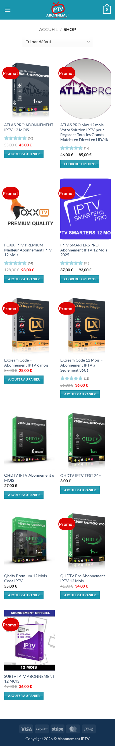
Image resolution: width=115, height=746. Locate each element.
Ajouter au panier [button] (24, 154)
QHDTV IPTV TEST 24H (81, 475)
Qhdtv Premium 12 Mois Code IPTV (25, 578)
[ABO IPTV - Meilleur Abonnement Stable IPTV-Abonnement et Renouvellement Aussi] (57, 10)
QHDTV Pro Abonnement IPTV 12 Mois (82, 578)
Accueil (48, 29)
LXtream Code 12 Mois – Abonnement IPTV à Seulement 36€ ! (81, 365)
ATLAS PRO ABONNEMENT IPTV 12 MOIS (28, 127)
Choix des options (80, 164)
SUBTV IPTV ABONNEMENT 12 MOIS (29, 679)
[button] (7, 9)
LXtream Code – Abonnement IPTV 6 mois (26, 362)
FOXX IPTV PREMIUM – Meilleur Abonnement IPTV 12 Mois (28, 250)
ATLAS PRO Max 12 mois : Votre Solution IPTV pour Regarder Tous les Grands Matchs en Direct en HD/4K (84, 132)
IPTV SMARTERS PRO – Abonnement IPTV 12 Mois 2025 (83, 250)
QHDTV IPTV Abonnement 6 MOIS (29, 478)
